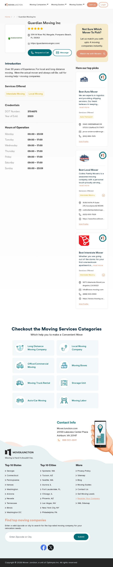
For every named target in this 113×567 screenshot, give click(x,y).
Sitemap (81, 475)
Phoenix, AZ (47, 499)
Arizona (10, 494)
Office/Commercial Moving (38, 365)
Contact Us (83, 489)
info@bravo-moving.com (93, 290)
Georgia (10, 471)
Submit (81, 537)
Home (7, 17)
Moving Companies (38, 5)
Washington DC (14, 512)
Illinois (10, 508)
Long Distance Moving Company (37, 348)
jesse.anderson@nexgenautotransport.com (94, 132)
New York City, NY (50, 508)
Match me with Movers (90, 54)
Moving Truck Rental (39, 383)
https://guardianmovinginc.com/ (45, 43)
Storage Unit (79, 383)
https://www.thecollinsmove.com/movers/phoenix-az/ (94, 219)
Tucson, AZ (47, 475)
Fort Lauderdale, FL (51, 489)
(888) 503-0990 (90, 294)
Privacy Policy (84, 471)
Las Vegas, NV (49, 503)
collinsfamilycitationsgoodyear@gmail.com (94, 210)
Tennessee (12, 503)
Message (64, 53)
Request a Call (42, 53)
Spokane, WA (48, 471)
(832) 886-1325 (89, 136)
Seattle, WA (47, 480)
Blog (80, 480)
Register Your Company (89, 499)
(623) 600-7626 (89, 214)
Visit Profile (83, 142)
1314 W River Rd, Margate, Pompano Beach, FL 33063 (51, 36)
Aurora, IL (46, 485)
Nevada (10, 499)
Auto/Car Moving (37, 400)
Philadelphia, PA (49, 512)
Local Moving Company (79, 348)
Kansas (10, 485)
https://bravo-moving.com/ (94, 299)
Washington (12, 489)
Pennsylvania (13, 480)
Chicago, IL (47, 494)
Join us (92, 5)
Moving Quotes (57, 5)
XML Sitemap (84, 503)
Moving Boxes (79, 365)
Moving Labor (79, 400)
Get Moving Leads (86, 494)
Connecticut (12, 475)
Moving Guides (75, 5)
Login (103, 5)
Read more (84, 107)
